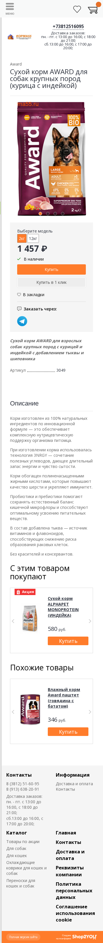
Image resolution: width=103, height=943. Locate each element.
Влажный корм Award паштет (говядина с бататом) (64, 698)
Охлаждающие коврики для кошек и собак (26, 868)
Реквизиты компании (70, 870)
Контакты (19, 774)
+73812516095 (68, 26)
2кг (22, 238)
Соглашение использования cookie (75, 913)
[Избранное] (77, 9)
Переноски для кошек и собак (20, 883)
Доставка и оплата (74, 783)
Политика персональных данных (74, 890)
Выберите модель (35, 231)
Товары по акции (22, 841)
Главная (66, 832)
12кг (33, 238)
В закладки (33, 294)
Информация (73, 774)
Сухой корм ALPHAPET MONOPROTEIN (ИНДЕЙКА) (63, 607)
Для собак (16, 848)
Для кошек (16, 855)
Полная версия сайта (23, 937)
